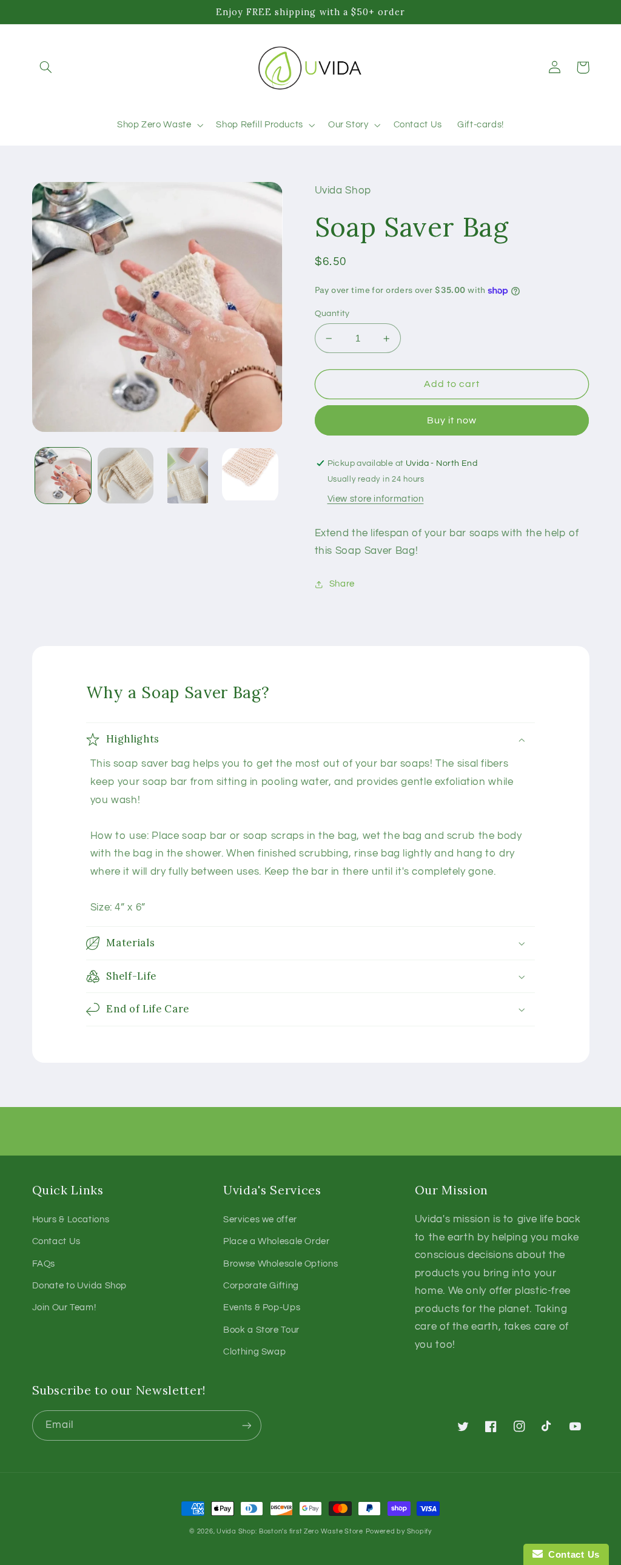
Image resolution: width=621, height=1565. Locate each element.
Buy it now (452, 420)
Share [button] (342, 583)
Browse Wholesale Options (280, 1263)
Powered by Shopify (399, 1531)
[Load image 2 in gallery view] (125, 475)
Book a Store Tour (261, 1329)
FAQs (44, 1263)
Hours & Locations (71, 1219)
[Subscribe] (246, 1425)
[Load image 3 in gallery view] (187, 475)
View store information (375, 498)
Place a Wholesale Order (276, 1241)
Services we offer (260, 1219)
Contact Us (56, 1241)
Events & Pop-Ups (261, 1307)
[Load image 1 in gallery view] (63, 475)
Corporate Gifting (261, 1285)
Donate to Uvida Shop (79, 1285)
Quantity (332, 313)
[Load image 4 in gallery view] (250, 475)
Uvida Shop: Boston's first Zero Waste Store (290, 1531)
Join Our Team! (64, 1307)
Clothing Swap (254, 1351)
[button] (46, 67)
